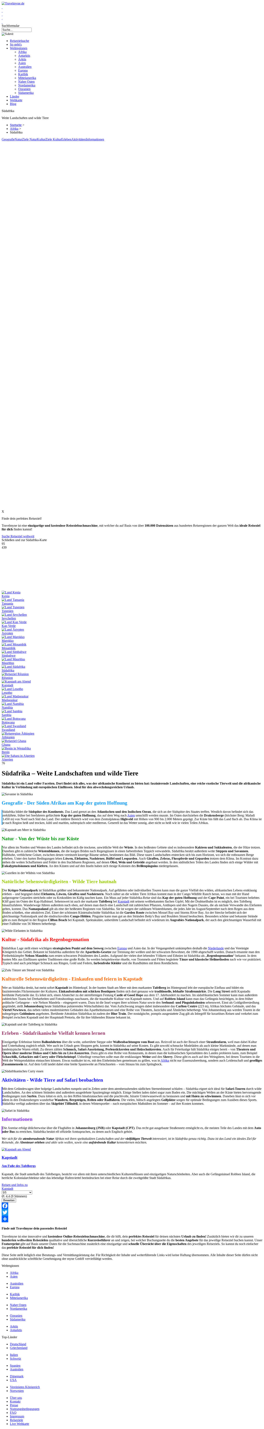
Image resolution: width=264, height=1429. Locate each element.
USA (13, 1380)
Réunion (7, 678)
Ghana (6, 744)
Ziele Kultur (53, 139)
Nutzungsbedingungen (24, 1409)
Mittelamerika (27, 78)
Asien (22, 63)
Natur (18, 139)
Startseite (16, 125)
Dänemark (17, 1376)
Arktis (22, 59)
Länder (14, 96)
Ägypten (7, 633)
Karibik (23, 74)
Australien (25, 66)
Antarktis (24, 55)
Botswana (8, 722)
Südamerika (26, 92)
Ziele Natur (29, 139)
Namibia (7, 707)
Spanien (15, 1365)
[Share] (132, 1219)
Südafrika (8, 670)
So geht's (16, 44)
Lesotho (7, 692)
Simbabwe (8, 655)
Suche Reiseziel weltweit (18, 536)
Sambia (6, 715)
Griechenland (18, 1348)
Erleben (66, 139)
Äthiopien (8, 737)
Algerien (7, 759)
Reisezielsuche (19, 40)
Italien (14, 1355)
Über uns (16, 1397)
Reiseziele (16, 1420)
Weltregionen (18, 48)
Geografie (8, 139)
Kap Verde (9, 626)
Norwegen (17, 1390)
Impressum (17, 1416)
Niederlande (216, 948)
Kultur (41, 139)
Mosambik (8, 648)
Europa (23, 70)
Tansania (7, 603)
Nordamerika (26, 85)
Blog (13, 104)
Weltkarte (16, 100)
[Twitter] (132, 1212)
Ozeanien (24, 89)
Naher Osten (26, 81)
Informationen (95, 139)
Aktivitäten (78, 139)
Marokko (8, 640)
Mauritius (8, 663)
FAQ (13, 1412)
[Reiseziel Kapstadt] (16, 1149)
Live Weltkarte (19, 1423)
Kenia (5, 596)
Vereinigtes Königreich (25, 1387)
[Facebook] (132, 1205)
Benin (5, 752)
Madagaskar (10, 700)
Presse (14, 1405)
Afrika (22, 52)
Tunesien (7, 611)
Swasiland (8, 730)
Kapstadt (7, 685)
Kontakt (15, 1401)
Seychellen (9, 618)
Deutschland (18, 1344)
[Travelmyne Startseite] (13, 3)
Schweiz (15, 1358)
